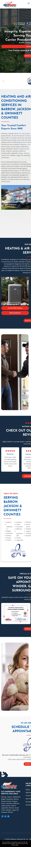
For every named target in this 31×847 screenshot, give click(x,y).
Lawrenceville (5, 806)
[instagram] (8, 816)
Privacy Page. (14, 845)
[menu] (28, 3)
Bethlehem (16, 797)
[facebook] (2, 816)
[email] (5, 816)
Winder (10, 812)
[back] (3, 81)
